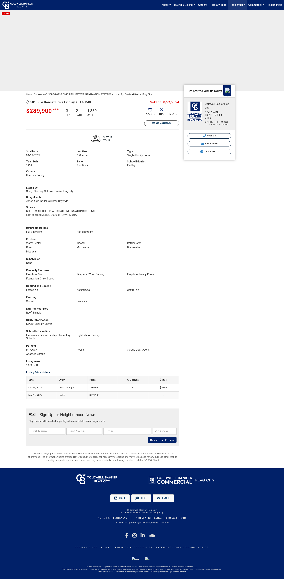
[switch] (150, 113)
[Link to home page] (19, 5)
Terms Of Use (86, 547)
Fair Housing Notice (192, 547)
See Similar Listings (162, 123)
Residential (238, 6)
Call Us (211, 136)
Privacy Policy (113, 547)
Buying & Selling (185, 6)
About (167, 6)
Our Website (211, 152)
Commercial (256, 6)
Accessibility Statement (150, 547)
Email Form (211, 144)
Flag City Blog (218, 4)
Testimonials (275, 4)
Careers (202, 4)
